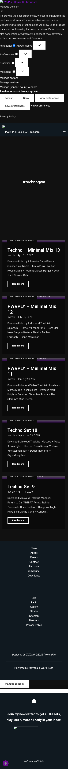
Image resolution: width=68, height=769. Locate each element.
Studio (34, 611)
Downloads (34, 575)
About (34, 552)
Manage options (9, 78)
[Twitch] (48, 646)
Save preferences (15, 105)
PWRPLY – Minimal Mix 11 (31, 371)
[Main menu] (62, 130)
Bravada (33, 668)
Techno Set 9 (21, 486)
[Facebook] (25, 646)
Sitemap (34, 615)
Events (34, 557)
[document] (34, 729)
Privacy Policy (8, 116)
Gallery (34, 606)
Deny (26, 98)
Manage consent (14, 683)
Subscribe (34, 571)
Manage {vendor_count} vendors (18, 87)
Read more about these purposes (19, 91)
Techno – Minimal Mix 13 (33, 250)
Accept (9, 98)
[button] (34, 11)
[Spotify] (43, 646)
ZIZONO (31, 654)
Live (34, 597)
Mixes (31, 240)
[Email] (37, 646)
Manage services (9, 82)
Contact (34, 562)
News (34, 548)
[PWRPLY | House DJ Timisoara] (21, 129)
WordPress (47, 668)
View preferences (49, 98)
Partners (34, 620)
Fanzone (34, 566)
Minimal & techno (18, 240)
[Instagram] (19, 646)
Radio (34, 602)
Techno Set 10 (22, 430)
